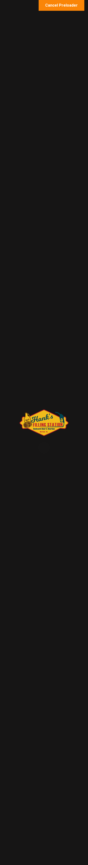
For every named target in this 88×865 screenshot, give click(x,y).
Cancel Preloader (61, 5)
